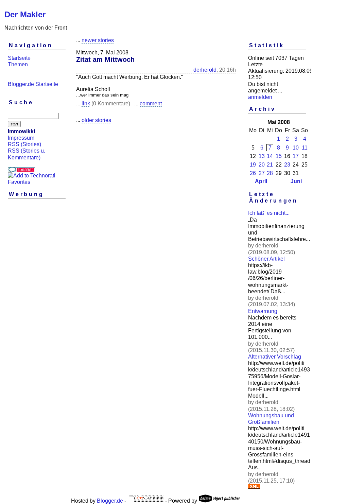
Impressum (21, 138)
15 (279, 156)
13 (262, 156)
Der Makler (25, 14)
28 (270, 173)
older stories (96, 120)
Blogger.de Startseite (33, 84)
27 (262, 173)
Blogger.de (110, 501)
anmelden (260, 97)
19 (253, 165)
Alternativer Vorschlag (274, 357)
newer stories (98, 40)
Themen (18, 64)
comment (151, 103)
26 (253, 173)
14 (270, 156)
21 (270, 165)
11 (305, 148)
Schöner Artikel (266, 259)
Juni (296, 181)
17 (296, 156)
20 (262, 165)
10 (296, 148)
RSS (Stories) (24, 144)
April (261, 181)
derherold (204, 70)
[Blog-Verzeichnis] (21, 170)
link (86, 103)
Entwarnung (262, 311)
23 (287, 165)
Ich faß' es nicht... (269, 213)
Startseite (19, 58)
